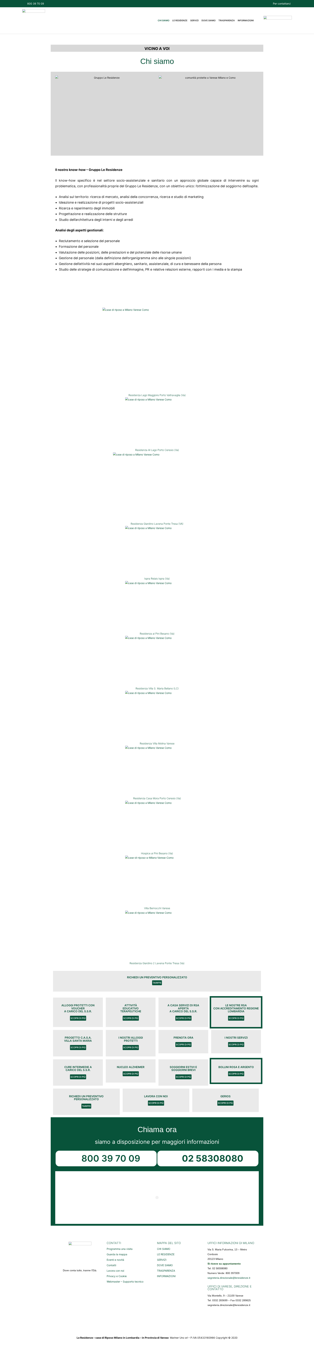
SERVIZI (194, 20)
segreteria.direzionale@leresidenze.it (229, 1277)
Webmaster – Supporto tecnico (125, 1281)
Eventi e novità (115, 1259)
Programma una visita (119, 1248)
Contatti (111, 1265)
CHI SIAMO (163, 20)
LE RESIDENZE (179, 20)
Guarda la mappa (117, 1254)
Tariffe (157, 982)
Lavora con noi (115, 1270)
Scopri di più (78, 1018)
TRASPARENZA (226, 20)
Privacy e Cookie (117, 1276)
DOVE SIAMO (209, 20)
